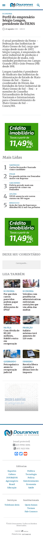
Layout (18, 531)
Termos (31, 508)
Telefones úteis (12, 505)
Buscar (38, 5)
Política (31, 471)
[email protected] (21, 441)
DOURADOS (12, 477)
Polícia (31, 477)
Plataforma (16, 534)
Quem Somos (31, 505)
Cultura (12, 474)
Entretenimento (31, 481)
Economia (31, 484)
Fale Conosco (31, 511)
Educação (11, 487)
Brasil (12, 484)
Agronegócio (12, 481)
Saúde (31, 487)
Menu (4, 5)
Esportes (12, 471)
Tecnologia (31, 474)
